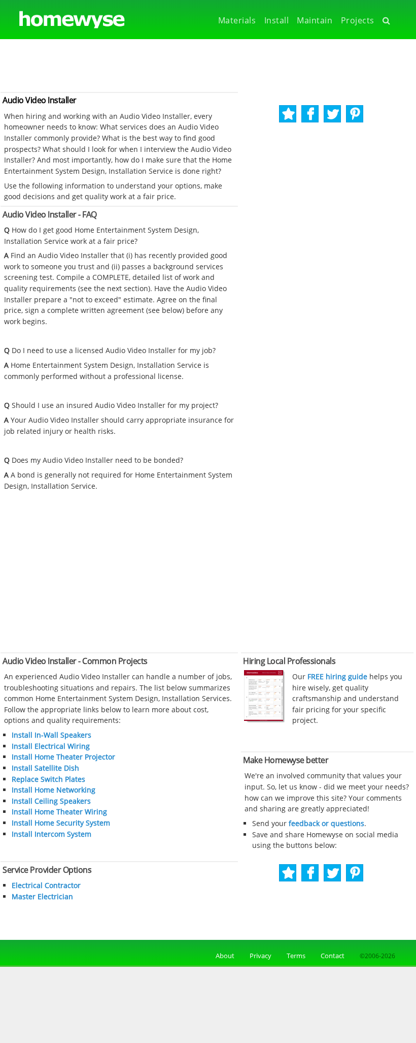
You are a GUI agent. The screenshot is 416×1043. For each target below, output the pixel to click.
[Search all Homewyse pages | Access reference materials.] (389, 20)
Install (276, 20)
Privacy (260, 955)
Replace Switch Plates (48, 779)
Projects (357, 20)
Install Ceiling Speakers (51, 801)
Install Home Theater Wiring (59, 811)
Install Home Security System (61, 823)
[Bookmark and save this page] (288, 114)
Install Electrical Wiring (51, 746)
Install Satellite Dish (45, 768)
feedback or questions (326, 823)
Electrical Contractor (46, 885)
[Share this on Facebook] (311, 114)
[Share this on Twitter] (333, 114)
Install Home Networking (53, 790)
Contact (332, 955)
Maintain (314, 20)
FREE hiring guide (336, 676)
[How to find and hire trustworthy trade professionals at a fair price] (264, 720)
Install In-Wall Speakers (51, 735)
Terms (296, 955)
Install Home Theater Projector (63, 757)
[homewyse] (63, 20)
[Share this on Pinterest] (355, 114)
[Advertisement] (208, 64)
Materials (237, 20)
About (223, 955)
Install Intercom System (51, 834)
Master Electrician (42, 896)
